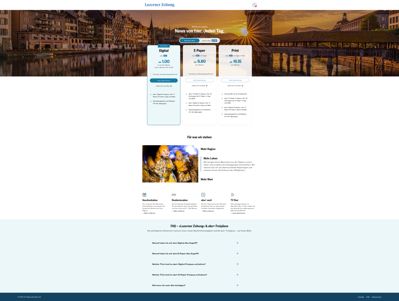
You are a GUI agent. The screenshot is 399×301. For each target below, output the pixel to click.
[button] (229, 147)
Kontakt (361, 297)
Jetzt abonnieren (238, 213)
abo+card (162, 103)
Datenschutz (376, 297)
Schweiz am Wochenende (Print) (165, 74)
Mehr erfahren (149, 213)
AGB (368, 297)
